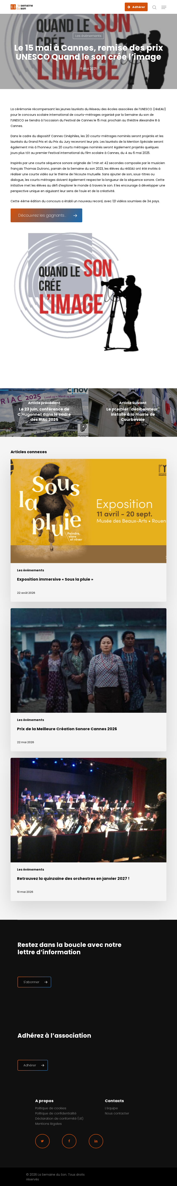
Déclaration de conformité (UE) (59, 1118)
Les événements (88, 36)
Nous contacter (117, 1113)
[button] (163, 7)
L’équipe (111, 1108)
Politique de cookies (50, 1108)
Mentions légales (48, 1124)
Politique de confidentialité (55, 1113)
